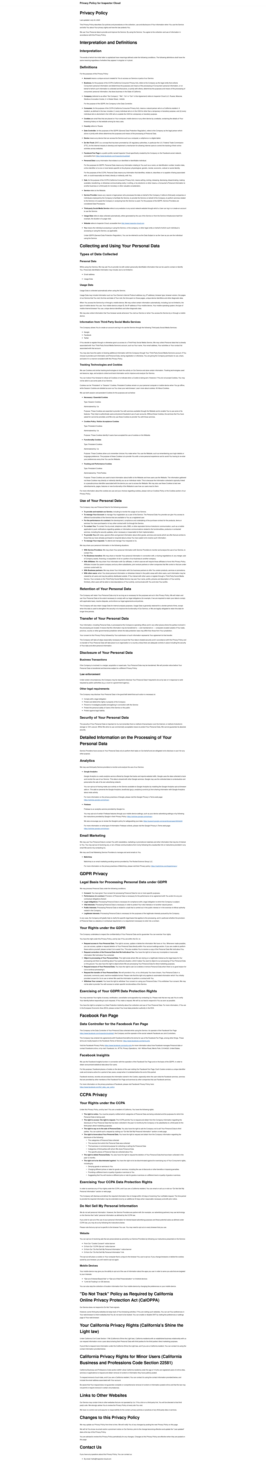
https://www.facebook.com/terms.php (136, 1041)
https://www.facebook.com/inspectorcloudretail (113, 156)
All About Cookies (162, 388)
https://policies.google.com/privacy (96, 800)
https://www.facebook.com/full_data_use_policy (97, 1087)
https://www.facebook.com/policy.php (118, 1045)
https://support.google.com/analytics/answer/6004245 (162, 821)
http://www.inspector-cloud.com (132, 223)
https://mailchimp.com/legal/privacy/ (164, 866)
